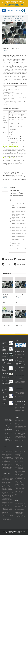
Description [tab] (4, 187)
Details (5, 302)
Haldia (9, 172)
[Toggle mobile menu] (25, 13)
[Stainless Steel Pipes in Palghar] (7, 285)
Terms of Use (14, 532)
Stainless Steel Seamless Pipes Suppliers (8, 424)
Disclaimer (20, 532)
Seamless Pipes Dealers (10, 175)
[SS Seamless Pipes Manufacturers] (20, 314)
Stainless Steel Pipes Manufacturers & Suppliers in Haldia (17, 192)
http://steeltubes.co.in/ (20, 370)
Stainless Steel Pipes (15, 172)
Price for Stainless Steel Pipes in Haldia (16, 83)
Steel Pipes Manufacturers (15, 179)
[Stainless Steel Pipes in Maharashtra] (20, 285)
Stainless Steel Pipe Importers (14, 176)
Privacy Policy (9, 532)
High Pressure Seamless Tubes (11, 173)
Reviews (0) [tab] (4, 190)
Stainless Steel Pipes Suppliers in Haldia (12, 55)
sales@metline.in (21, 367)
